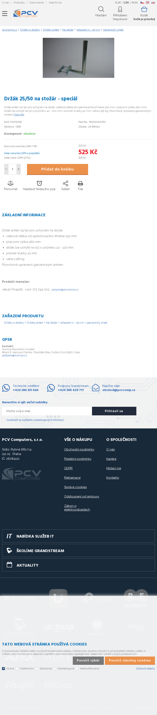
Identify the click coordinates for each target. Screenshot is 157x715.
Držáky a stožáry (14, 322)
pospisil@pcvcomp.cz (65, 289)
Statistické (46, 668)
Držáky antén (35, 322)
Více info (19, 114)
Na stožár (51, 322)
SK (153, 2)
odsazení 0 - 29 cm (72, 322)
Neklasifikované (89, 668)
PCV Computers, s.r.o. (25, 13)
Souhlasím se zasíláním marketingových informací (35, 420)
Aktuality (27, 565)
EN (147, 2)
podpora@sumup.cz (14, 355)
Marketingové (66, 668)
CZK (126, 2)
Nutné (10, 668)
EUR (118, 2)
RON (135, 2)
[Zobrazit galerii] (78, 76)
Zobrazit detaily (145, 668)
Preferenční (27, 668)
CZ (142, 2)
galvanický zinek (97, 322)
